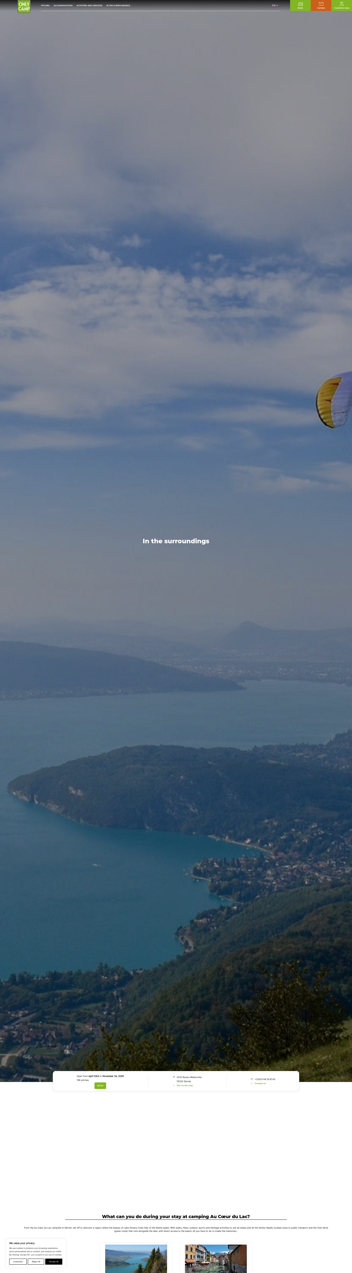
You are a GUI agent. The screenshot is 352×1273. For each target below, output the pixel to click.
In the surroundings (118, 5)
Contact (321, 8)
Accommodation (63, 5)
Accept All (53, 1261)
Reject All (36, 1261)
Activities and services (89, 5)
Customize (18, 1261)
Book (100, 1085)
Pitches (45, 5)
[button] (275, 5)
